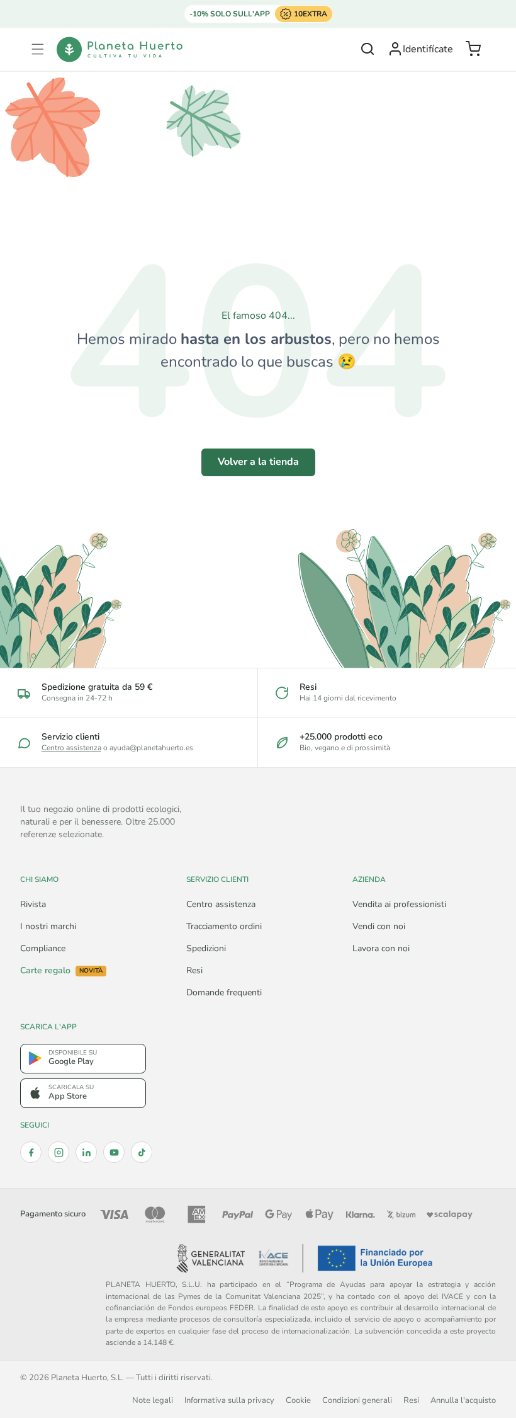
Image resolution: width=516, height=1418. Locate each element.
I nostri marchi (48, 926)
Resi (194, 970)
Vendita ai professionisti (399, 904)
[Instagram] (58, 1152)
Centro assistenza (71, 748)
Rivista (33, 904)
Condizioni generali (357, 1400)
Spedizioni (206, 948)
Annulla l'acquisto (463, 1400)
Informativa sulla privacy (229, 1400)
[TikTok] (141, 1152)
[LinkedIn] (86, 1152)
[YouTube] (114, 1152)
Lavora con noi (381, 948)
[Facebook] (31, 1152)
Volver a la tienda (258, 462)
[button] (38, 49)
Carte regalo (61, 970)
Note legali (152, 1400)
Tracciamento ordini (224, 926)
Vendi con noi (378, 926)
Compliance (42, 948)
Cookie (298, 1400)
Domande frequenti (224, 992)
